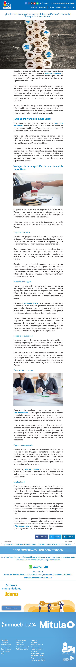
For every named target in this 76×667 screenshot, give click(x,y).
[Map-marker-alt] (26, 3)
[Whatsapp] (37, 3)
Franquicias (61, 7)
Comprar (42, 7)
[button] (41, 537)
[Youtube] (34, 3)
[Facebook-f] (29, 3)
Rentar (51, 7)
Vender (34, 7)
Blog (70, 7)
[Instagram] (31, 3)
